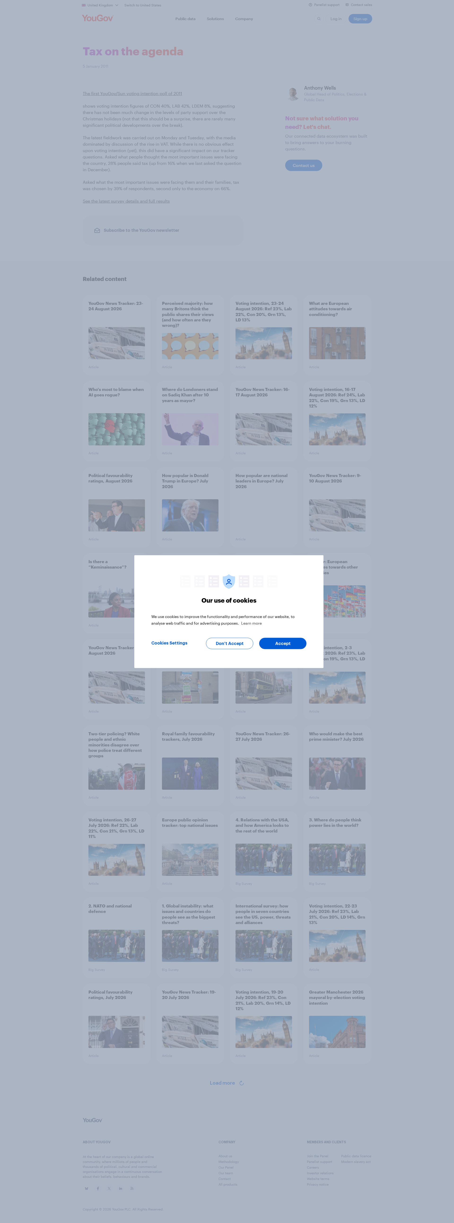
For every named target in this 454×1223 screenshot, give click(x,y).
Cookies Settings (169, 643)
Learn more (251, 623)
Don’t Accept (230, 643)
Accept (283, 643)
